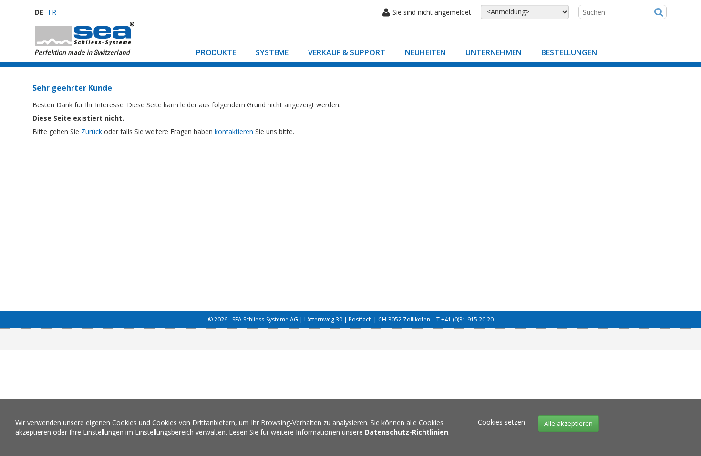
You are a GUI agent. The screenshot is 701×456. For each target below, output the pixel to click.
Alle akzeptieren (568, 423)
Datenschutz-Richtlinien (406, 431)
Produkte (216, 52)
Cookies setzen (501, 421)
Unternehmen (493, 52)
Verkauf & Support (346, 52)
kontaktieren (234, 131)
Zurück (91, 131)
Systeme (272, 52)
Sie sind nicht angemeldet (431, 12)
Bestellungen (569, 52)
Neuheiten (425, 52)
